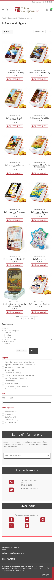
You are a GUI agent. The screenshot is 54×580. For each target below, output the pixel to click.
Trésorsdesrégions (14, 70)
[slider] (2, 402)
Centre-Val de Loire (13, 373)
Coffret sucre (11, 420)
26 (32, 318)
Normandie (10, 381)
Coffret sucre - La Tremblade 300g (14, 213)
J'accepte (45, 575)
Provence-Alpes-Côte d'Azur (16, 386)
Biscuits (6, 328)
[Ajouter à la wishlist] (13, 68)
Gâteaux (7, 344)
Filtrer (8, 31)
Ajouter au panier (15, 79)
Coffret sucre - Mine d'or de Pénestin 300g (39, 166)
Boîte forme (10, 417)
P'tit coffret (10, 422)
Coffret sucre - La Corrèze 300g (14, 166)
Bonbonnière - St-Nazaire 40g (14, 259)
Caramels (7, 333)
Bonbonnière (11, 412)
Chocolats (7, 335)
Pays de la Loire (12, 383)
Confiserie (7, 337)
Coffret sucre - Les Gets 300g (39, 304)
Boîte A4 (9, 414)
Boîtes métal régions (11, 331)
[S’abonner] (47, 455)
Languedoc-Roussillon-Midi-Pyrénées (19, 375)
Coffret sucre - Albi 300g (14, 73)
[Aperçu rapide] (16, 68)
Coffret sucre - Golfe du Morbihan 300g (39, 213)
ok (34, 351)
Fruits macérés (9, 342)
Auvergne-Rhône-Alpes (14, 367)
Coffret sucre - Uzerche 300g (39, 73)
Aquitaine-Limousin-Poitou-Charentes (19, 365)
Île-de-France (10, 389)
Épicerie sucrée (7, 324)
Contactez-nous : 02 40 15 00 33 (42, 2)
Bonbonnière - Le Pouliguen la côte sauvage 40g (14, 305)
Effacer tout (22, 351)
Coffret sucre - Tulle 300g (39, 118)
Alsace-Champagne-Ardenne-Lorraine (19, 362)
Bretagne (9, 370)
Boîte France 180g (39, 259)
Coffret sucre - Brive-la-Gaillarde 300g (14, 119)
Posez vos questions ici (29, 488)
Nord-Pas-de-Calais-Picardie (15, 378)
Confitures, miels (10, 339)
